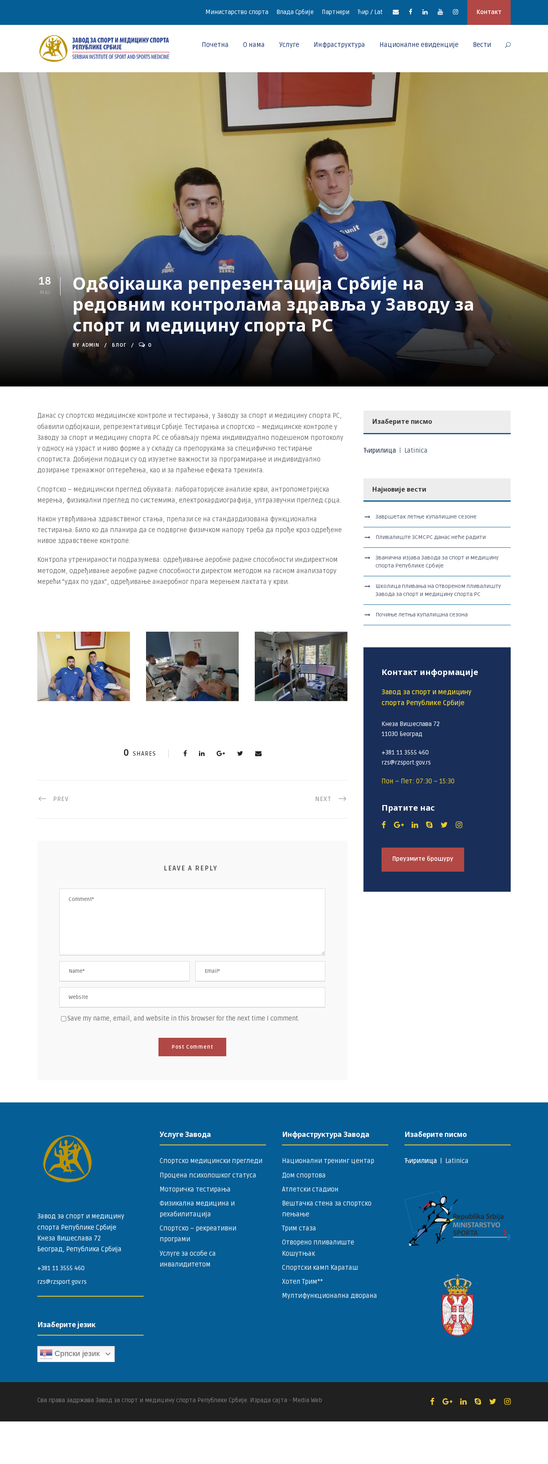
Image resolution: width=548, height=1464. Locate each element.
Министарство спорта (236, 12)
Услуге (289, 45)
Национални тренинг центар (328, 1161)
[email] (396, 12)
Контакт (489, 12)
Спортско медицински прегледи (211, 1161)
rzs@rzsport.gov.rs (62, 1281)
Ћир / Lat (370, 12)
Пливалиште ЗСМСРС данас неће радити (430, 537)
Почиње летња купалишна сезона (421, 614)
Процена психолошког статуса (208, 1175)
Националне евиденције (419, 45)
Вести (482, 45)
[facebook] (410, 12)
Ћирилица (380, 451)
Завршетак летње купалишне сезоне (426, 516)
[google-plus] (399, 825)
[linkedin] (425, 12)
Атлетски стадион (310, 1189)
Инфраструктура (339, 45)
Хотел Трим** (302, 1282)
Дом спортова (304, 1175)
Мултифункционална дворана (329, 1296)
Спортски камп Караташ (320, 1268)
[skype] (429, 825)
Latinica (416, 451)
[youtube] (440, 12)
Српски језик (76, 1353)
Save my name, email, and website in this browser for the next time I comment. (183, 1019)
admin (90, 345)
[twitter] (444, 825)
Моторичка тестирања (195, 1189)
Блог (119, 345)
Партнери (335, 12)
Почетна (215, 45)
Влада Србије (295, 12)
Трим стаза (299, 1228)
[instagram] (455, 12)
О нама (254, 45)
